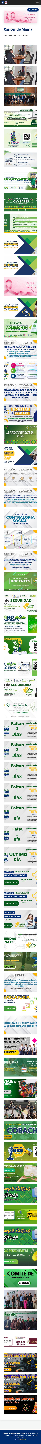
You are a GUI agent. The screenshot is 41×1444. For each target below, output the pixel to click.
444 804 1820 (22, 1439)
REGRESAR (33, 10)
